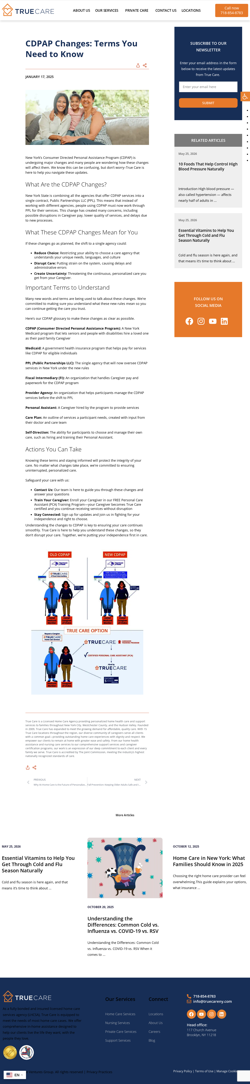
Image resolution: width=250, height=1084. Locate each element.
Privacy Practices (99, 1072)
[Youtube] (201, 1014)
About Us (81, 10)
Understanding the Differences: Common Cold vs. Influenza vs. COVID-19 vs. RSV (123, 924)
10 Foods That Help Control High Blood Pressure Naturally (208, 166)
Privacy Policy (182, 1071)
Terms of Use (204, 1071)
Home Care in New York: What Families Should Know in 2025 (209, 861)
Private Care (136, 10)
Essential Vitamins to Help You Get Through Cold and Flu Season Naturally (206, 235)
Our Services (106, 10)
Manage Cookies (228, 1071)
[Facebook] (191, 1014)
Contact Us (165, 10)
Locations (191, 10)
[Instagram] (211, 1014)
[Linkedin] (221, 1014)
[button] (245, 96)
